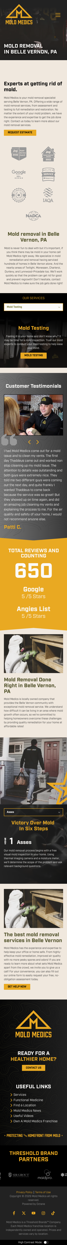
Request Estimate (20, 132)
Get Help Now (17, 986)
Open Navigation (58, 15)
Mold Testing (33, 355)
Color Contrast (46, 1242)
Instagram (43, 1213)
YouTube (33, 1213)
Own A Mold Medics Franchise (35, 1121)
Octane (41, 1204)
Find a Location (24, 1105)
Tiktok (53, 1213)
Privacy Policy (24, 1192)
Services (19, 1095)
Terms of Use (43, 1192)
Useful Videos (23, 1116)
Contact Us (33, 1068)
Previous (30, 442)
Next (37, 442)
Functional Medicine (28, 1100)
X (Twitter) (24, 1213)
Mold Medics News (27, 1111)
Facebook (14, 1213)
